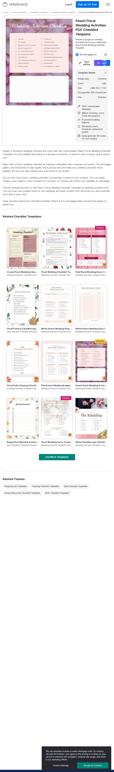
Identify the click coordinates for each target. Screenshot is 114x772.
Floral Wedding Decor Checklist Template (57, 442)
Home (5, 12)
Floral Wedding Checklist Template (57, 272)
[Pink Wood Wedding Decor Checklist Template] (91, 248)
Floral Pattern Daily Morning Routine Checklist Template (23, 328)
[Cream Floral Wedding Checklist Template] (23, 248)
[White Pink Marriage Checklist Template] (91, 418)
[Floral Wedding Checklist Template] (57, 248)
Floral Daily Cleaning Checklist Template (23, 385)
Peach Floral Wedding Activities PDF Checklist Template (91, 385)
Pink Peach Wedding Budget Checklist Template (57, 385)
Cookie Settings (61, 765)
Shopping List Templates (15, 486)
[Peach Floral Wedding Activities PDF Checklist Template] (91, 361)
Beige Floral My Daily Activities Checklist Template (23, 442)
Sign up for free (87, 4)
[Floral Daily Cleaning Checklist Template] (23, 361)
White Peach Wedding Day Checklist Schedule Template (91, 328)
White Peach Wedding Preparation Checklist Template (57, 328)
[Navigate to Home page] (15, 4)
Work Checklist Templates (57, 493)
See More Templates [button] (57, 457)
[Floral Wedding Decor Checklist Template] (57, 418)
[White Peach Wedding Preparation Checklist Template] (57, 305)
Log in (68, 4)
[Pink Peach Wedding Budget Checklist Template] (57, 361)
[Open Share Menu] (105, 55)
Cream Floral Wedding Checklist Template (23, 272)
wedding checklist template (63, 12)
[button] (84, 63)
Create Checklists (19, 12)
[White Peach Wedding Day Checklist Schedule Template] (91, 305)
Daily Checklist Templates (76, 486)
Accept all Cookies (93, 765)
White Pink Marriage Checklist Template (91, 442)
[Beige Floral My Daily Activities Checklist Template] (23, 418)
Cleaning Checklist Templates (45, 486)
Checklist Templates (38, 12)
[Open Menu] (108, 4)
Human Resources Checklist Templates (22, 493)
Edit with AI (104, 63)
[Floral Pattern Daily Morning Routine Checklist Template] (23, 305)
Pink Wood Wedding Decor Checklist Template (91, 272)
